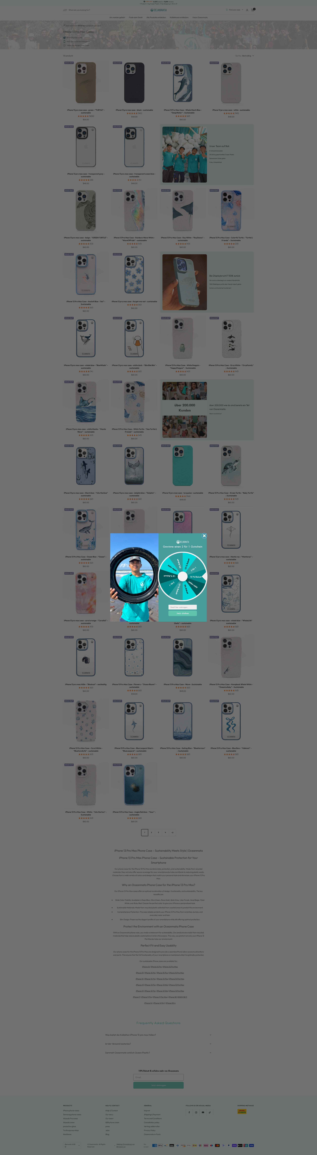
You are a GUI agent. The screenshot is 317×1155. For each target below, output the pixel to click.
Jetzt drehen (183, 613)
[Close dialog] (204, 535)
